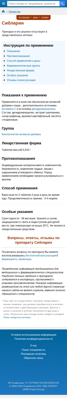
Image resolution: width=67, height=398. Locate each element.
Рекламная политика (33, 354)
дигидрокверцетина (43, 109)
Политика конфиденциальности (33, 338)
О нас (33, 345)
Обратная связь (33, 358)
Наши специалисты (33, 349)
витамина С (9, 109)
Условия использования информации (33, 334)
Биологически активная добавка (21, 134)
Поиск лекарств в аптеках (17, 317)
